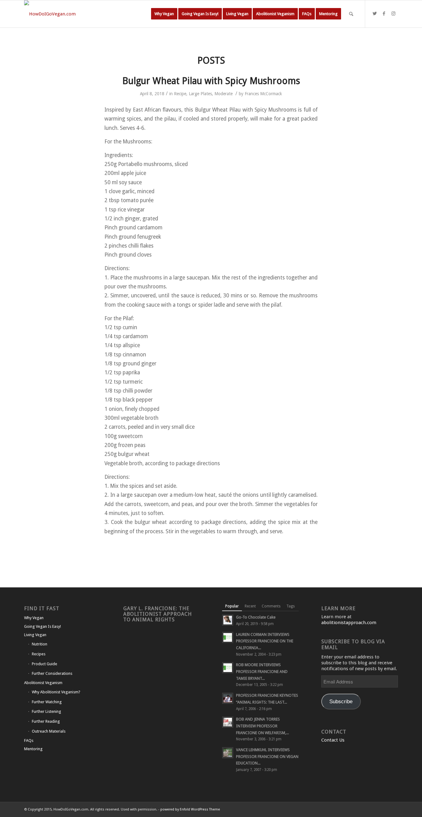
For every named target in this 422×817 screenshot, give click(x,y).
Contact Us (332, 740)
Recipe (180, 93)
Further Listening (46, 711)
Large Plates (200, 93)
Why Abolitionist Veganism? (56, 692)
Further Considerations (52, 673)
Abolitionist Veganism (43, 682)
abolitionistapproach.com (348, 622)
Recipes (38, 654)
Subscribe (340, 701)
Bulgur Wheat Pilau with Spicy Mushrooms (211, 80)
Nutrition (39, 644)
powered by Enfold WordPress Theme (190, 809)
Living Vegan (35, 634)
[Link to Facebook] (384, 13)
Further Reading (46, 721)
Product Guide (44, 664)
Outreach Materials (48, 731)
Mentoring (33, 749)
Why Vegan (34, 617)
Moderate (223, 93)
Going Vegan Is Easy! (42, 626)
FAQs (28, 740)
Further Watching (47, 702)
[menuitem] (164, 14)
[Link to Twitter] (374, 13)
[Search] (351, 14)
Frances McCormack (263, 93)
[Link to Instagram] (393, 13)
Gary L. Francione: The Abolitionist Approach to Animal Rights (157, 614)
